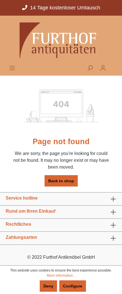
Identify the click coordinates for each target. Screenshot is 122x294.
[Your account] (103, 68)
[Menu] (12, 68)
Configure (72, 286)
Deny (48, 286)
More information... (61, 276)
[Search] (89, 68)
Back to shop (61, 181)
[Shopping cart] (113, 66)
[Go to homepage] (61, 40)
